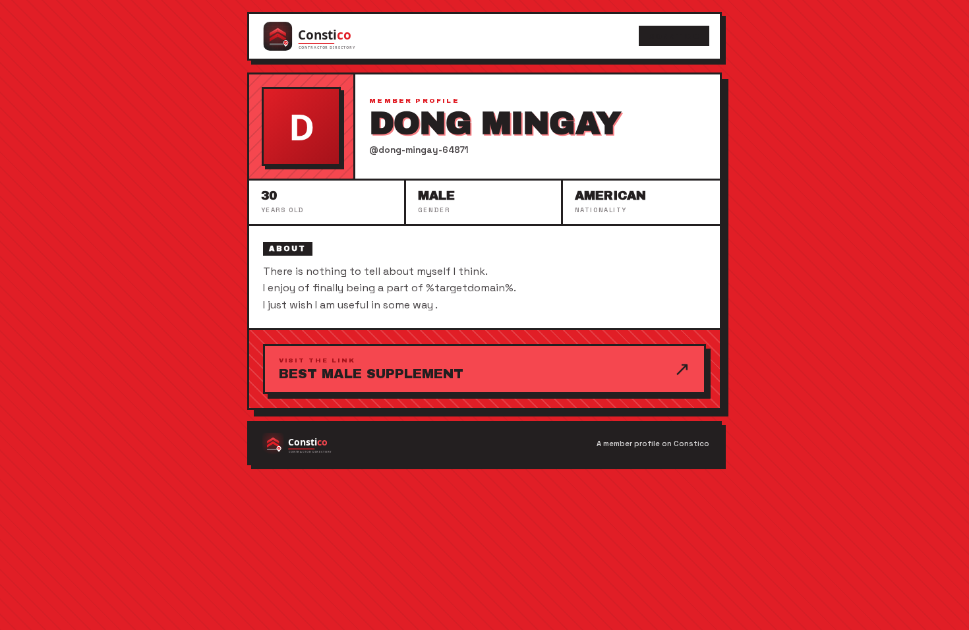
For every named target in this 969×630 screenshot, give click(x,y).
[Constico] (322, 36)
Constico (673, 36)
